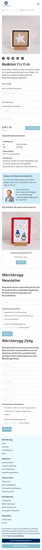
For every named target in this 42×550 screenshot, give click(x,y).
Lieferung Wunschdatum (11, 106)
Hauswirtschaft (8, 492)
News (4, 454)
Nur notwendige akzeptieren (21, 540)
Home (3, 10)
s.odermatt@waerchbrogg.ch (27, 197)
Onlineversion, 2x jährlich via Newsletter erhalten (17, 413)
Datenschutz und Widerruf (16, 536)
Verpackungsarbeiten (10, 473)
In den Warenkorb (32, 128)
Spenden (5, 447)
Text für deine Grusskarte (11, 88)
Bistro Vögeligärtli (9, 485)
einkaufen (21, 262)
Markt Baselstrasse (9, 507)
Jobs (3, 444)
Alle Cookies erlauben (21, 546)
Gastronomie (7, 478)
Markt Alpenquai (8, 504)
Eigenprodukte (8, 463)
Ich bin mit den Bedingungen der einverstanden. (17, 326)
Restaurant (6, 482)
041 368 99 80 (21, 200)
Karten (16, 10)
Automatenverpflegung (11, 488)
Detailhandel (7, 497)
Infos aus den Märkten (11, 319)
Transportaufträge (9, 466)
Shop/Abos (9, 10)
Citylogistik (6, 501)
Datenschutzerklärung (11, 327)
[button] (38, 4)
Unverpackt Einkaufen (10, 511)
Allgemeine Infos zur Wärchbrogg (15, 312)
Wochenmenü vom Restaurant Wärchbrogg (18, 316)
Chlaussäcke (7, 520)
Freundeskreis (7, 450)
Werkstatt (6, 459)
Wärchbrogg (7, 440)
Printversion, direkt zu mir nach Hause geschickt (20, 408)
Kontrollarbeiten (8, 469)
